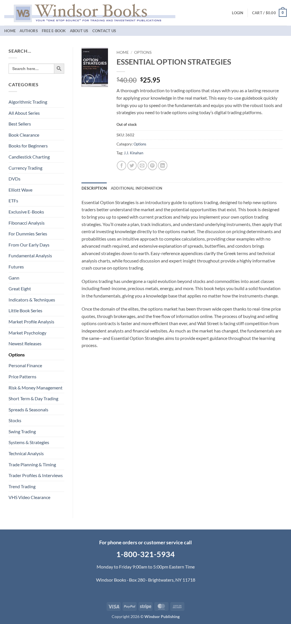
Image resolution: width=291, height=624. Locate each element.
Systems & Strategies (29, 442)
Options (17, 354)
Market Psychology (27, 332)
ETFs (13, 200)
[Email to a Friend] (142, 165)
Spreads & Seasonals (28, 409)
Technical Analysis (26, 453)
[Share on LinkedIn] (162, 165)
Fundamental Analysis (30, 255)
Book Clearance (24, 134)
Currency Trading (25, 168)
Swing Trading (22, 431)
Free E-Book (54, 30)
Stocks (15, 420)
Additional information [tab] (137, 188)
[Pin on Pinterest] (152, 165)
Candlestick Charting (29, 156)
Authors (29, 30)
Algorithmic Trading (28, 101)
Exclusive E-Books (26, 211)
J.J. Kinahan (133, 153)
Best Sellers (20, 123)
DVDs (14, 178)
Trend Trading (22, 486)
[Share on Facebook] (121, 165)
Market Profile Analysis (31, 321)
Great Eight (20, 288)
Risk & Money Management (36, 387)
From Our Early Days (29, 244)
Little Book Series (25, 310)
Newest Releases (25, 343)
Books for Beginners (28, 145)
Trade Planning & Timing (32, 464)
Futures (16, 266)
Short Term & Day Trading (33, 398)
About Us (79, 30)
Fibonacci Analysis (27, 222)
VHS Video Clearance (29, 497)
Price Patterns (22, 376)
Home (10, 30)
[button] (237, 13)
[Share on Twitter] (132, 165)
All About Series (24, 113)
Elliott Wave (20, 189)
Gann (14, 277)
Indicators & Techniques (32, 299)
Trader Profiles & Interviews (36, 475)
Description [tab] (94, 188)
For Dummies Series (28, 233)
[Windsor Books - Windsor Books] (89, 12)
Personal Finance (25, 365)
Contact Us (104, 30)
